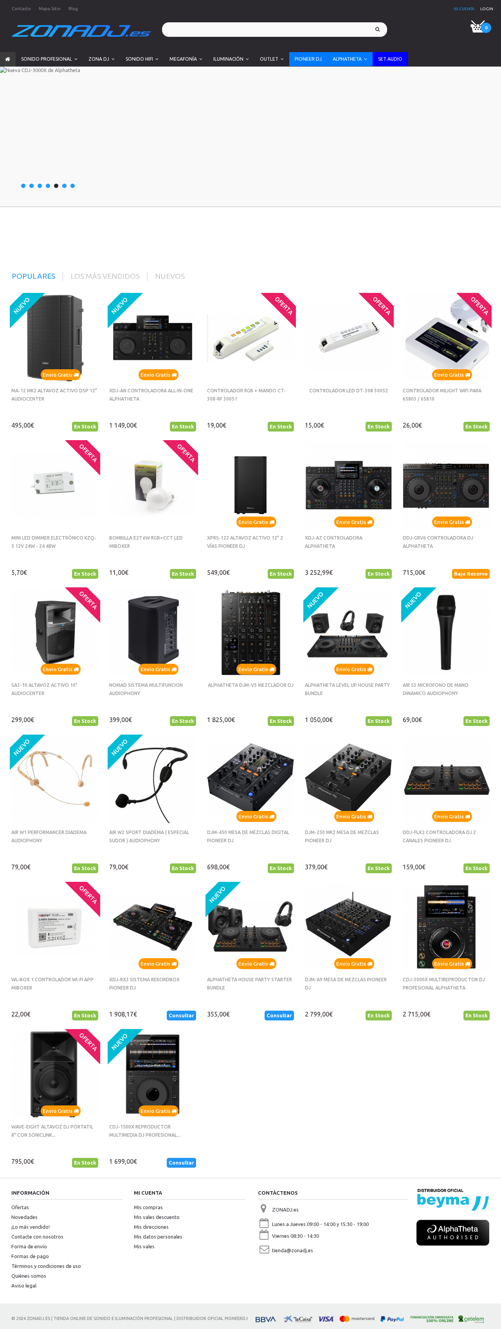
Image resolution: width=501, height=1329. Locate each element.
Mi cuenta (148, 1192)
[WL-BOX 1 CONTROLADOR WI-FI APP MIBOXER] (54, 926)
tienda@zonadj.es (292, 1250)
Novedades (24, 1217)
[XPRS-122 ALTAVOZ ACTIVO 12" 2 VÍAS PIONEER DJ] (250, 485)
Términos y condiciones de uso (46, 1266)
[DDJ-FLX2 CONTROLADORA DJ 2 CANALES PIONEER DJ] (446, 779)
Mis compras (148, 1207)
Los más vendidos (105, 276)
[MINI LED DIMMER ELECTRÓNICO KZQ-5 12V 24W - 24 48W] (54, 485)
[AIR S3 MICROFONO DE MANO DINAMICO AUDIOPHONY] (446, 632)
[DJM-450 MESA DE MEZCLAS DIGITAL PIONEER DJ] (250, 779)
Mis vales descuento (157, 1217)
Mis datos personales (158, 1236)
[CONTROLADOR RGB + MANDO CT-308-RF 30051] (250, 337)
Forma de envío (29, 1246)
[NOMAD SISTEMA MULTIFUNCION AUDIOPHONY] (152, 632)
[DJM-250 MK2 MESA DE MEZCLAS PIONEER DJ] (348, 779)
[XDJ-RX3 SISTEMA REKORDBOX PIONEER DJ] (152, 926)
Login (486, 9)
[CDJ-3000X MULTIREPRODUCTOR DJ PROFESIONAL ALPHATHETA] (446, 926)
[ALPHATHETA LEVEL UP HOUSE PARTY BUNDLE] (348, 632)
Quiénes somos (28, 1275)
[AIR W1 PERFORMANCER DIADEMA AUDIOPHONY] (54, 779)
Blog (73, 8)
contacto (21, 8)
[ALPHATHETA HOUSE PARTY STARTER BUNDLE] (250, 926)
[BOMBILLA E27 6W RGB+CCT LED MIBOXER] (152, 485)
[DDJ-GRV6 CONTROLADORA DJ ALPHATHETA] (446, 485)
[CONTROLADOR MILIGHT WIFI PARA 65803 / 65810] (446, 337)
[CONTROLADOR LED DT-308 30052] (348, 337)
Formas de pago (30, 1256)
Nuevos (170, 276)
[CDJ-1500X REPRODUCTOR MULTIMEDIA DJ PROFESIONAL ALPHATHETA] (152, 1074)
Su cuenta (464, 9)
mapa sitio (50, 8)
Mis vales (144, 1246)
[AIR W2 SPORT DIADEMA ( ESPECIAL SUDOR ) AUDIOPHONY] (152, 779)
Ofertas (20, 1207)
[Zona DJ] (81, 31)
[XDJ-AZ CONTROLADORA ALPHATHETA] (348, 485)
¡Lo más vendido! (30, 1227)
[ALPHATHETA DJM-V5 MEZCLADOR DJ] (250, 632)
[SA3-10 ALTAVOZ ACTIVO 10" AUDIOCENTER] (54, 632)
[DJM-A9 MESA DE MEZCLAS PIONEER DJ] (348, 926)
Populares (33, 276)
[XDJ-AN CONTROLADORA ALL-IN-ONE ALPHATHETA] (152, 337)
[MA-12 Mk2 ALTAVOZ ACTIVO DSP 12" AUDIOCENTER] (54, 337)
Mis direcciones (151, 1227)
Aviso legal (23, 1285)
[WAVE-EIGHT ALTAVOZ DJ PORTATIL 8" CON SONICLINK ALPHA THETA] (54, 1074)
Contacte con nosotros (37, 1236)
